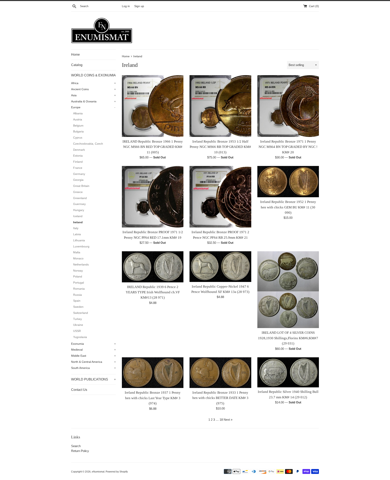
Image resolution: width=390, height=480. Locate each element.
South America (93, 367)
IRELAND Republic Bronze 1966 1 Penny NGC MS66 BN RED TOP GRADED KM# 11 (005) (152, 147)
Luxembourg (81, 246)
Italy (75, 228)
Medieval (93, 349)
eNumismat (98, 471)
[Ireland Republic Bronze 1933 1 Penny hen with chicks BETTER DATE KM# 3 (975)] (220, 372)
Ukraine (78, 324)
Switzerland (80, 312)
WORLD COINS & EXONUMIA (93, 75)
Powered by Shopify (117, 471)
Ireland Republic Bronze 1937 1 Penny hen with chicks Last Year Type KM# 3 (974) (153, 398)
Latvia (77, 234)
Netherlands (81, 264)
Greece (78, 192)
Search (76, 446)
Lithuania (79, 240)
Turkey (77, 319)
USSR (77, 331)
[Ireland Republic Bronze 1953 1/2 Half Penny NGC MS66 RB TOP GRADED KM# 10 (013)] (220, 106)
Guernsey (79, 204)
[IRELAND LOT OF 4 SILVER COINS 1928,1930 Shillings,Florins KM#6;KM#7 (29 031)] (288, 289)
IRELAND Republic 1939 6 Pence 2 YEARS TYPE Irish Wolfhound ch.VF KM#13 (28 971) (153, 292)
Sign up (139, 6)
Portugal (78, 282)
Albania (78, 113)
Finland (78, 161)
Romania (79, 288)
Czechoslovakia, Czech (88, 143)
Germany (79, 174)
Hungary (78, 210)
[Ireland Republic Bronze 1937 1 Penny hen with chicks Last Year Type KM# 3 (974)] (152, 372)
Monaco (78, 258)
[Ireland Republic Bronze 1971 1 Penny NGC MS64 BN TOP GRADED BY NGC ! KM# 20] (288, 106)
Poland (77, 276)
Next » (228, 419)
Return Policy (80, 451)
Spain (76, 300)
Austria (77, 119)
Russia (77, 294)
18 (221, 419)
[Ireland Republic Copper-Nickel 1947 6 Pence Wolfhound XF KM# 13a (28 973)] (220, 266)
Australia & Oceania (93, 101)
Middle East (93, 355)
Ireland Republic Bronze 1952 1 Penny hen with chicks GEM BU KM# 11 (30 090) (288, 207)
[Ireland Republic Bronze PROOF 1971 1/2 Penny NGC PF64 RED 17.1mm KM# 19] (152, 197)
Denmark (79, 149)
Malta (76, 252)
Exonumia (93, 343)
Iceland (77, 216)
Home (75, 54)
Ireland (78, 222)
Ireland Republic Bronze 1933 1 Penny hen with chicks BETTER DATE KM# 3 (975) (220, 398)
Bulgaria (78, 131)
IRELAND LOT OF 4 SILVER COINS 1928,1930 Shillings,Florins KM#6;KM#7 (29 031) (288, 338)
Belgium (78, 125)
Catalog (76, 65)
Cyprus (77, 137)
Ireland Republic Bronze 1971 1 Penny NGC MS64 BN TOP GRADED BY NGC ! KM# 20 (288, 147)
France (77, 167)
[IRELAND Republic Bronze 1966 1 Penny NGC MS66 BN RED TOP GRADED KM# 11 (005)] (152, 106)
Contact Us (79, 389)
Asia (93, 95)
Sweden (78, 306)
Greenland (80, 198)
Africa (93, 83)
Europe (93, 107)
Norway (78, 270)
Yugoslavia (80, 337)
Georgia (78, 179)
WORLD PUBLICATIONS (93, 379)
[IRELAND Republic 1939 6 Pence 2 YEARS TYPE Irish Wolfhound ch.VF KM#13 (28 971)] (152, 266)
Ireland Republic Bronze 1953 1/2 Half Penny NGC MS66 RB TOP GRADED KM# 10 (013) (220, 147)
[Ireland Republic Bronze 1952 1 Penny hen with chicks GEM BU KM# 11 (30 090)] (288, 181)
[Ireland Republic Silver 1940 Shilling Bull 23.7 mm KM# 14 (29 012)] (288, 372)
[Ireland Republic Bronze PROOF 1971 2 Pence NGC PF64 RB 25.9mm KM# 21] (220, 197)
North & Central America (93, 361)
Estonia (78, 155)
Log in (126, 6)
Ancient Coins (93, 89)
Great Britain (81, 185)
